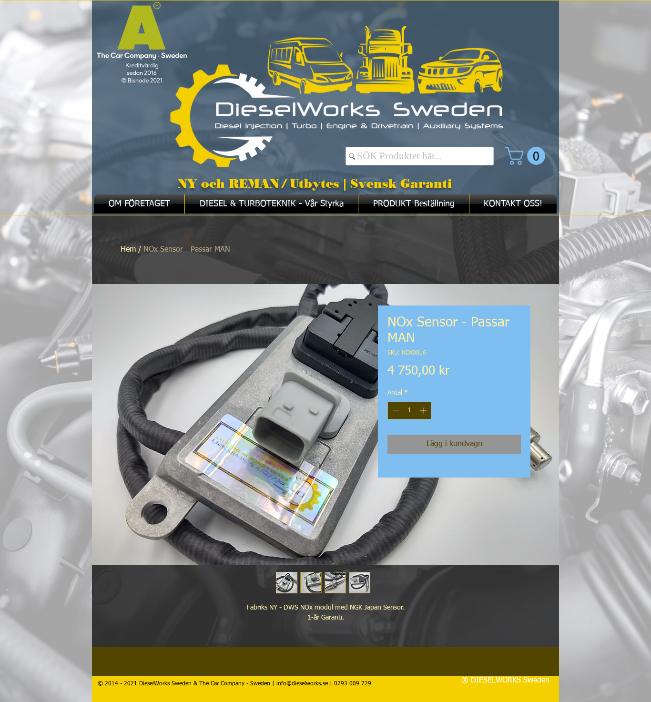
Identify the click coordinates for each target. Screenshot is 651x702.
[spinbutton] (409, 410)
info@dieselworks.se (302, 684)
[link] (527, 156)
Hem (128, 250)
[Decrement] (395, 410)
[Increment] (424, 410)
